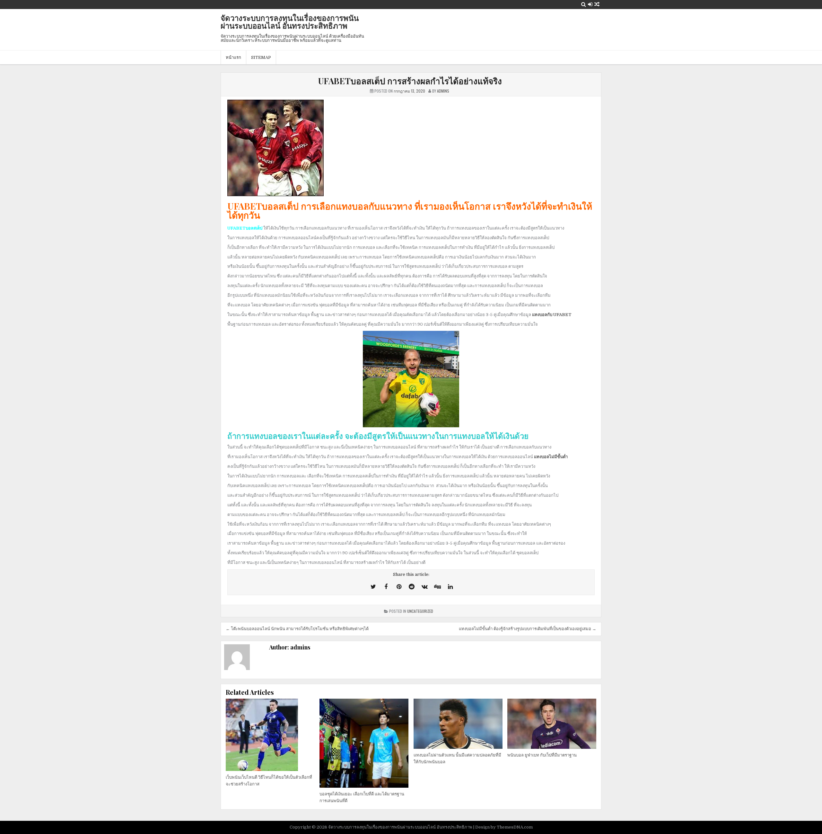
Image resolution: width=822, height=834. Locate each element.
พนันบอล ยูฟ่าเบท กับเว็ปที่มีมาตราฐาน (542, 755)
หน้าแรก (233, 57)
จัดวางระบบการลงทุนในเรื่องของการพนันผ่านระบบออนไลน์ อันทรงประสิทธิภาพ (290, 22)
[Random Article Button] (596, 4)
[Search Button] (583, 4)
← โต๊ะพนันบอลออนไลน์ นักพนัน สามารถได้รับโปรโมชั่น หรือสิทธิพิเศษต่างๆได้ (297, 628)
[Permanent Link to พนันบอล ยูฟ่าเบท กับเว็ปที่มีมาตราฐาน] (551, 724)
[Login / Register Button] (590, 4)
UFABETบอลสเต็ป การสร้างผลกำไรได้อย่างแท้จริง (411, 80)
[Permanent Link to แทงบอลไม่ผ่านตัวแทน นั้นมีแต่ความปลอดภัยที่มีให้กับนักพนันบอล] (458, 724)
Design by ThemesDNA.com (504, 827)
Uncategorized (420, 611)
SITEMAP (261, 57)
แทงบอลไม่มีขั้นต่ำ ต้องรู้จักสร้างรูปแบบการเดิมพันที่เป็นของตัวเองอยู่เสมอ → (527, 628)
